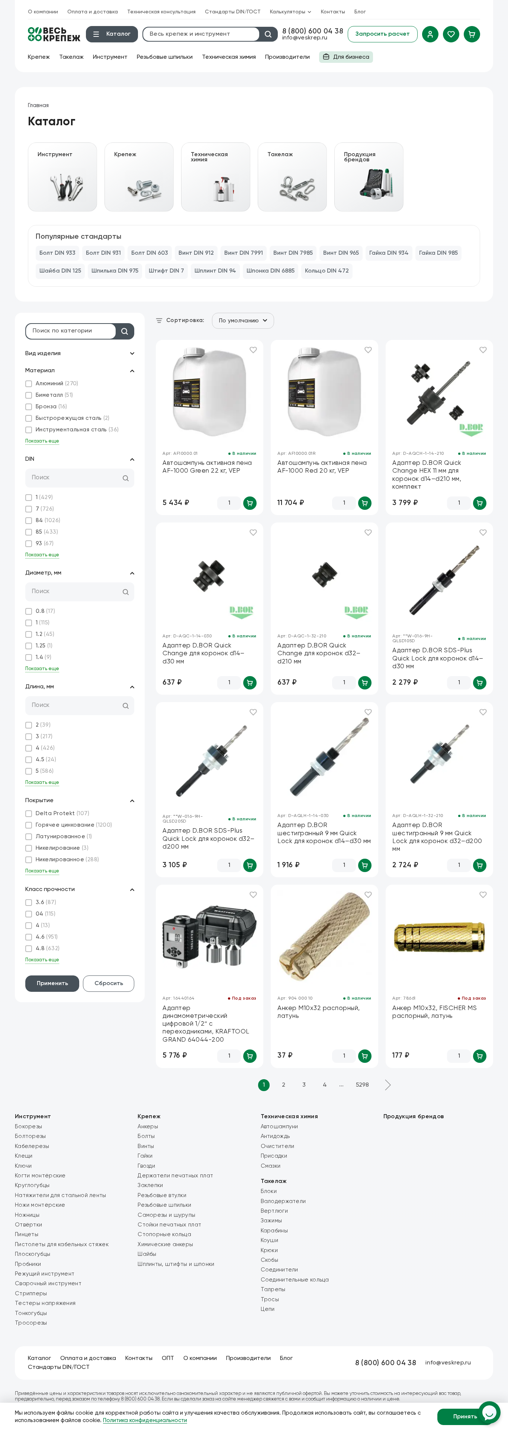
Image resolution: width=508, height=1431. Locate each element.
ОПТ (168, 1358)
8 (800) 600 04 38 (312, 31)
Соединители (279, 1270)
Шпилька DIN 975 (114, 271)
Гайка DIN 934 (389, 253)
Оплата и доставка (92, 12)
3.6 (46, 902)
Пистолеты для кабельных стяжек (62, 1244)
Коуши (270, 1240)
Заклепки (150, 1185)
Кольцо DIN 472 (327, 271)
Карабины (274, 1231)
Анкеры (148, 1126)
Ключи (23, 1166)
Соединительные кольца (295, 1280)
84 (48, 520)
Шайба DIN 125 (60, 271)
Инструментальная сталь (77, 429)
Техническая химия (229, 57)
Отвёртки (28, 1225)
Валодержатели (283, 1201)
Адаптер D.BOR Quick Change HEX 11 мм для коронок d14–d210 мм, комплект (427, 475)
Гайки (145, 1156)
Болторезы (30, 1136)
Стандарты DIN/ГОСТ (233, 12)
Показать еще (42, 441)
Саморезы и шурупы (166, 1215)
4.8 (48, 948)
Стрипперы (31, 1293)
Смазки (271, 1166)
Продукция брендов (413, 1117)
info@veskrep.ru (305, 38)
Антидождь (275, 1136)
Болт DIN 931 (103, 253)
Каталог (39, 1358)
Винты (146, 1146)
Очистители (278, 1146)
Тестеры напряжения (45, 1303)
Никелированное (67, 859)
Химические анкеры (165, 1244)
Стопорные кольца (164, 1234)
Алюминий (57, 383)
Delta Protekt (62, 813)
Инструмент (110, 57)
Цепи (268, 1309)
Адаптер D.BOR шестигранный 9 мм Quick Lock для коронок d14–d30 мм (324, 833)
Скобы (270, 1260)
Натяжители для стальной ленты (60, 1195)
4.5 (46, 759)
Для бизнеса (344, 58)
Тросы (270, 1299)
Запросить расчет (383, 34)
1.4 (44, 657)
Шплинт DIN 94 (215, 271)
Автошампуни (279, 1126)
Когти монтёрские (40, 1175)
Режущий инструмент (44, 1274)
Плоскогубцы (32, 1254)
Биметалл (54, 395)
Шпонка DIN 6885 (271, 271)
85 (47, 532)
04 (45, 914)
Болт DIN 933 (57, 253)
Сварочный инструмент (48, 1283)
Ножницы (27, 1215)
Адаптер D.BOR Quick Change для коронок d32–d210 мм (319, 654)
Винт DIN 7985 (293, 253)
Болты (146, 1136)
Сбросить (108, 984)
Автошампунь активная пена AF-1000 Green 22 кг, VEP (207, 467)
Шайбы (147, 1254)
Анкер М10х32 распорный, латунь (318, 1012)
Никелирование (62, 848)
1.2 (45, 634)
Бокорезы (28, 1126)
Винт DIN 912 (196, 253)
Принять (465, 1417)
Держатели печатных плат (175, 1175)
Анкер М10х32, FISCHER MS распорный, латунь (434, 1012)
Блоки (269, 1191)
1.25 (44, 646)
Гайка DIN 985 (438, 253)
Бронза (51, 406)
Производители (287, 57)
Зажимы (271, 1220)
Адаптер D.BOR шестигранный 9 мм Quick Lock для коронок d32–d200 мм (437, 837)
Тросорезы (31, 1323)
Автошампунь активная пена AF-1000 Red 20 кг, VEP (322, 467)
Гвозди (146, 1166)
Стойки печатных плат (169, 1225)
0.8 (45, 611)
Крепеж (39, 57)
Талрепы (273, 1289)
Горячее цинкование (74, 825)
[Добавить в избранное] (253, 350)
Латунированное (64, 836)
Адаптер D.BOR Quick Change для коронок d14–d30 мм (204, 654)
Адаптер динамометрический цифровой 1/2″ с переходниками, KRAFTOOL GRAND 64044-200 (206, 1024)
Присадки (274, 1156)
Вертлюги (274, 1211)
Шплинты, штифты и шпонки (176, 1264)
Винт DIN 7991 (243, 253)
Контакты (333, 12)
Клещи (24, 1156)
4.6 (47, 937)
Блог (360, 12)
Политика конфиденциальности (145, 1420)
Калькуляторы (287, 12)
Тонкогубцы (31, 1313)
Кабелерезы (32, 1146)
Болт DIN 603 (149, 253)
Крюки (269, 1250)
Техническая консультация (161, 12)
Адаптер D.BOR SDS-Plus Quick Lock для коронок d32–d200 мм (209, 839)
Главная (38, 105)
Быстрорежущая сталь (73, 418)
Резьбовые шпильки (165, 57)
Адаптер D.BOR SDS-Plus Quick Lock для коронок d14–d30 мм (437, 658)
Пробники (28, 1264)
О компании (43, 12)
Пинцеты (26, 1234)
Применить (52, 984)
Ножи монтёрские (40, 1205)
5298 (362, 1085)
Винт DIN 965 (341, 253)
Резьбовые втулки (162, 1195)
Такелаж (71, 57)
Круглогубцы (32, 1185)
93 (45, 543)
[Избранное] (451, 34)
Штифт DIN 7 (166, 271)
